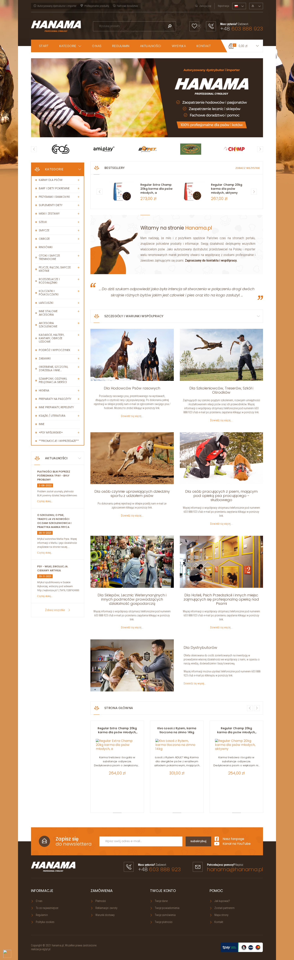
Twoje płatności (163, 922)
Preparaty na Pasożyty (55, 399)
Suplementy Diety (50, 205)
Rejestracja (223, 5)
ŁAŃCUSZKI (46, 303)
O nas (39, 901)
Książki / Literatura (52, 416)
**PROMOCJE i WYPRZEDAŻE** (59, 441)
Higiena (44, 390)
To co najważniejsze (47, 908)
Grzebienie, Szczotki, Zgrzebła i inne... (53, 368)
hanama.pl (58, 945)
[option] (147, 97)
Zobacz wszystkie (55, 610)
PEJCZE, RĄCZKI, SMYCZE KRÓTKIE (55, 269)
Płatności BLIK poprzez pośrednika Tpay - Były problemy (53, 476)
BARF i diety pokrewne (54, 188)
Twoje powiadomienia (167, 908)
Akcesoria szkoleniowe (48, 324)
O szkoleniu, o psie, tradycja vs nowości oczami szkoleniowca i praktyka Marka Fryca (54, 521)
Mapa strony (221, 915)
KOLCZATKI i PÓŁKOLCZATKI (48, 292)
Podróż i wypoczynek (54, 350)
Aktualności (56, 458)
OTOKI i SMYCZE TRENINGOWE (49, 257)
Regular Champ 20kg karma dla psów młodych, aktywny (226, 189)
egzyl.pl (46, 949)
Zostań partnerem (224, 908)
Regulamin (42, 915)
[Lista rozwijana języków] (239, 6)
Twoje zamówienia (165, 915)
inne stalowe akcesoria (48, 313)
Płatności (100, 901)
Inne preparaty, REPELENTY (56, 407)
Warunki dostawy (105, 915)
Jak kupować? (222, 901)
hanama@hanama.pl (235, 869)
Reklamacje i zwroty (106, 908)
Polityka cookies (45, 922)
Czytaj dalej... (44, 501)
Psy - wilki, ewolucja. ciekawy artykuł (52, 568)
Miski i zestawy (49, 214)
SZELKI (43, 222)
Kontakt (218, 922)
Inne (41, 424)
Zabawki (45, 358)
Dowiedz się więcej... (132, 416)
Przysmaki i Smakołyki (54, 197)
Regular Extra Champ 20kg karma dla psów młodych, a (156, 189)
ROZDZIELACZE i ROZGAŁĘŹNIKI (49, 281)
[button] (70, 46)
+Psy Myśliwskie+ (51, 432)
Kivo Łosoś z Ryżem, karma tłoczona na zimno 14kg (176, 730)
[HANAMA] (56, 25)
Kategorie (54, 169)
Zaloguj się (205, 5)
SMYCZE (44, 230)
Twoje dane (161, 901)
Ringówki (45, 247)
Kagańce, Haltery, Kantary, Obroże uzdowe (51, 338)
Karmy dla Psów (50, 180)
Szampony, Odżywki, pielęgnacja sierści (53, 380)
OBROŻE (44, 239)
